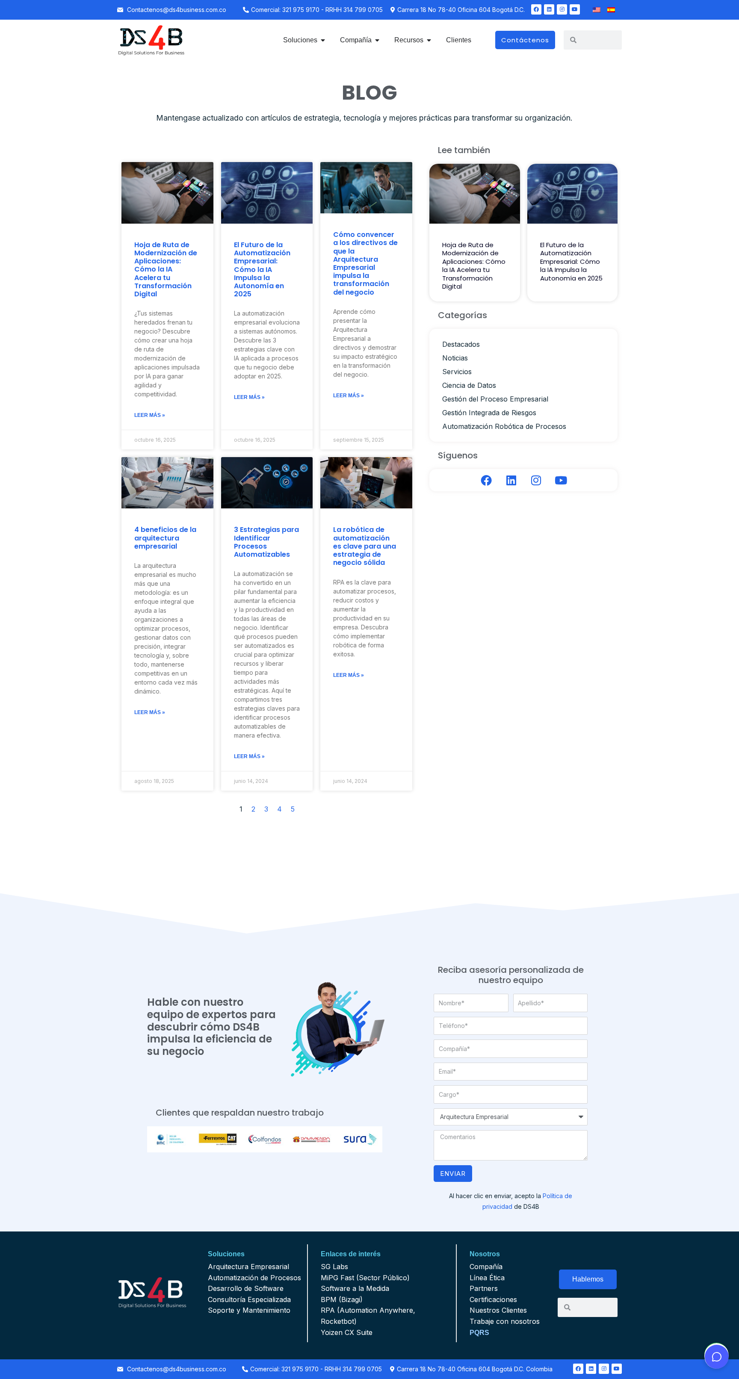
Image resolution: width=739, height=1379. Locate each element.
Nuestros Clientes (498, 1310)
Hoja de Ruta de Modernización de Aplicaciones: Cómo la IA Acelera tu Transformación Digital (165, 269)
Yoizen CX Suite (346, 1332)
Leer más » (149, 415)
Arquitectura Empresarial (248, 1266)
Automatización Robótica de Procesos (504, 426)
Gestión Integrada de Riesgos (489, 412)
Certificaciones (493, 1299)
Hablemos (587, 1279)
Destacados (461, 344)
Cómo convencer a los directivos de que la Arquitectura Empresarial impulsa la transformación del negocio (365, 263)
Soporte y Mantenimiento (249, 1310)
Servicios (457, 371)
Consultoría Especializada (249, 1299)
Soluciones (226, 1254)
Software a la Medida (355, 1288)
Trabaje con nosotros (505, 1321)
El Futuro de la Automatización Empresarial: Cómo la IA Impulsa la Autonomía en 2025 (262, 269)
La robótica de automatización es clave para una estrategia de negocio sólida (364, 546)
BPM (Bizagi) (342, 1299)
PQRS (479, 1332)
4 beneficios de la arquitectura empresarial (165, 538)
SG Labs (334, 1266)
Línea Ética (487, 1277)
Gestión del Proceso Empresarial (495, 399)
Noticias (455, 358)
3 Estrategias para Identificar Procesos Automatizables (266, 542)
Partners (484, 1288)
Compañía (486, 1266)
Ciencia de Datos (469, 385)
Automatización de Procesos (254, 1277)
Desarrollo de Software (246, 1288)
